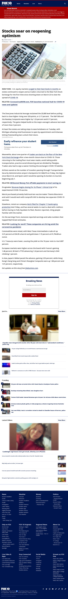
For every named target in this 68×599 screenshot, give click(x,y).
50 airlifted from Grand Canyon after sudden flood (25, 356)
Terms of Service (35, 304)
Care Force (5, 529)
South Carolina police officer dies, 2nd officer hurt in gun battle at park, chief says (33, 363)
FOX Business (5, 41)
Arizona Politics (57, 502)
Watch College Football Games (59, 561)
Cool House (5, 534)
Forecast (21, 496)
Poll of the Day (6, 512)
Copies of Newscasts (58, 533)
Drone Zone (5, 536)
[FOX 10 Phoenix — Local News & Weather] (7, 4)
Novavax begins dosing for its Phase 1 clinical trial (32, 187)
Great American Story (25, 539)
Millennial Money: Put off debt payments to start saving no (35, 183)
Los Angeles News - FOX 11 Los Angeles (41, 527)
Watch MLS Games (58, 580)
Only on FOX (6, 525)
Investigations (5, 538)
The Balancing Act (24, 531)
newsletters (65, 589)
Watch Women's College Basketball (58, 575)
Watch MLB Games (58, 564)
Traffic (3, 518)
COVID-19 (14, 97)
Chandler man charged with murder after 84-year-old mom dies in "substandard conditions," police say (33, 343)
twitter (46, 589)
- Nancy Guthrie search (8, 544)
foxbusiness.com (31, 268)
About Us (56, 525)
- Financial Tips (40, 504)
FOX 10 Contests (23, 556)
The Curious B (23, 533)
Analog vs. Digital (23, 527)
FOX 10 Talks (22, 535)
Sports (3, 516)
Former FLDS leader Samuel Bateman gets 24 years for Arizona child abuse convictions (38, 397)
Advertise (55, 527)
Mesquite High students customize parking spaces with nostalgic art (20, 478)
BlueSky (38, 568)
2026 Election (56, 496)
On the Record (23, 542)
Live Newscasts (6, 558)
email (62, 589)
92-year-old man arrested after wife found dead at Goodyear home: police (34, 384)
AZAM (3, 498)
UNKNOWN (22, 546)
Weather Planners (24, 504)
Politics (55, 494)
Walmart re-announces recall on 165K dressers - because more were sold (31, 370)
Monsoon (21, 498)
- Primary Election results (57, 499)
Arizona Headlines (7, 496)
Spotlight (4, 548)
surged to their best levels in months (43, 89)
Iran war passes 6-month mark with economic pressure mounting (19, 470)
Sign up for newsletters (25, 560)
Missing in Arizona (7, 542)
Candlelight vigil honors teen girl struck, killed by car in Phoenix (23, 452)
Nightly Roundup (6, 510)
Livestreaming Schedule (8, 562)
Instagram (38, 560)
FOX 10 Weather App (7, 566)
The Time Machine (24, 544)
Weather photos (23, 570)
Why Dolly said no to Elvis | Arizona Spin (12, 463)
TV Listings (56, 541)
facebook (43, 589)
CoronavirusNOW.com (19, 102)
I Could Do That (23, 541)
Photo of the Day (23, 568)
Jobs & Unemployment (42, 500)
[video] (34, 436)
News (4, 494)
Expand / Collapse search (65, 3)
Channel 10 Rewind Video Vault (7, 531)
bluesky (59, 589)
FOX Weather (22, 514)
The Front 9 (22, 537)
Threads (38, 566)
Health (3, 502)
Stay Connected (25, 554)
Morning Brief (5, 508)
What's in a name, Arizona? (24, 549)
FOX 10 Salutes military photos (25, 563)
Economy (38, 498)
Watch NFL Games (58, 558)
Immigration (5, 504)
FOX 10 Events (23, 558)
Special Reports (6, 546)
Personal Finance (40, 502)
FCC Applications (57, 535)
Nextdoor (38, 570)
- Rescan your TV (57, 542)
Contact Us (56, 531)
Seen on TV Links (6, 514)
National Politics (57, 506)
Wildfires (21, 502)
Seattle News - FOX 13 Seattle (42, 534)
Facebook (38, 562)
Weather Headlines (24, 500)
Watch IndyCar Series (58, 569)
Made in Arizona (6, 540)
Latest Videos (7, 420)
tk (56, 589)
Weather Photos (23, 510)
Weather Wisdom (23, 512)
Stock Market (13, 41)
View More (61, 311)
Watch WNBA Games (58, 578)
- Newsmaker (56, 504)
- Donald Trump (57, 508)
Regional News (41, 525)
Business (38, 496)
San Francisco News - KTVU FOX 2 (42, 531)
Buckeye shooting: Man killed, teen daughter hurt (27, 390)
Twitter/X (38, 564)
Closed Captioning (58, 529)
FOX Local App (6, 564)
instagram (49, 589)
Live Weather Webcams (8, 560)
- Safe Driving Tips (7, 520)
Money (38, 494)
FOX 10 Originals (25, 525)
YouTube (38, 556)
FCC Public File (57, 537)
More (39, 3)
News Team (56, 539)
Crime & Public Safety (8, 500)
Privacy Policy (36, 303)
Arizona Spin (5, 527)
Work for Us (56, 544)
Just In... (5, 311)
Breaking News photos (25, 566)
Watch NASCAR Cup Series (58, 566)
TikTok (38, 558)
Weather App (22, 508)
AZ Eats (21, 529)
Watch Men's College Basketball (58, 572)
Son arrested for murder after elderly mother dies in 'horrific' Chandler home (22, 456)
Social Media (40, 554)
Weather (22, 494)
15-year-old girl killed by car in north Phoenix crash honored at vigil (29, 348)
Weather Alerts (23, 506)
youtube (52, 589)
